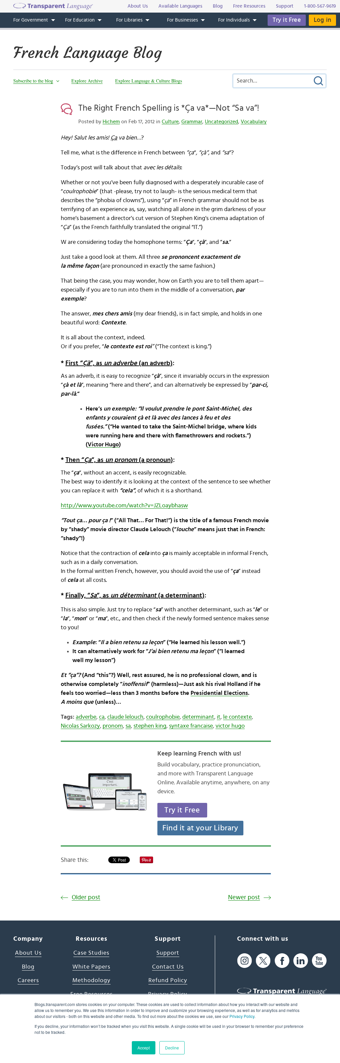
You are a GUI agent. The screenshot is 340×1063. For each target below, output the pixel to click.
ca (102, 717)
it (218, 717)
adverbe (86, 717)
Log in (322, 20)
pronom (113, 726)
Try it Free (287, 20)
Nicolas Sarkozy (80, 726)
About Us (28, 953)
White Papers (91, 967)
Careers (28, 980)
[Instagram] (244, 960)
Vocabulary (254, 121)
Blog (28, 967)
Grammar (191, 121)
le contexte (237, 717)
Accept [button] (143, 1047)
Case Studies (91, 953)
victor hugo (230, 726)
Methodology (91, 980)
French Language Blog (87, 52)
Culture (170, 121)
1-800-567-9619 (320, 6)
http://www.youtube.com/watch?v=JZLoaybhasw (124, 506)
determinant (198, 717)
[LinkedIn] (300, 960)
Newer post (244, 897)
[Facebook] (282, 960)
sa (128, 726)
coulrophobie (163, 717)
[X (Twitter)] (263, 960)
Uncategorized (221, 121)
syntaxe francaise (191, 726)
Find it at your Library (200, 828)
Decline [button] (172, 1047)
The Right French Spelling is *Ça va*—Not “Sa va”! (168, 108)
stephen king (149, 726)
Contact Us (168, 967)
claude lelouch (125, 717)
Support (167, 953)
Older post (86, 897)
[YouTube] (319, 960)
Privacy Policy (241, 1016)
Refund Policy (167, 980)
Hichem (111, 121)
